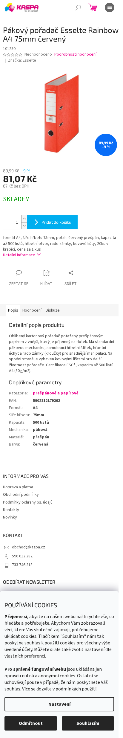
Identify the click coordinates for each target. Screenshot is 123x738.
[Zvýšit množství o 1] (24, 218)
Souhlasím (87, 723)
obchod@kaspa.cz (28, 547)
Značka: (22, 60)
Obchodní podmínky (21, 495)
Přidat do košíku (56, 222)
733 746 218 (22, 565)
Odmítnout (31, 723)
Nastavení (59, 704)
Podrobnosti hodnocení (75, 54)
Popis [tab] (13, 310)
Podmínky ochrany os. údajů (28, 502)
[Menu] (110, 7)
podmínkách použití (76, 689)
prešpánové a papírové (56, 393)
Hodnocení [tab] (31, 310)
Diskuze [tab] (53, 310)
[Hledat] (78, 7)
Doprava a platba (18, 487)
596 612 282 (22, 556)
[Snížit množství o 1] (24, 225)
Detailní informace (19, 255)
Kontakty (11, 510)
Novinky (10, 517)
